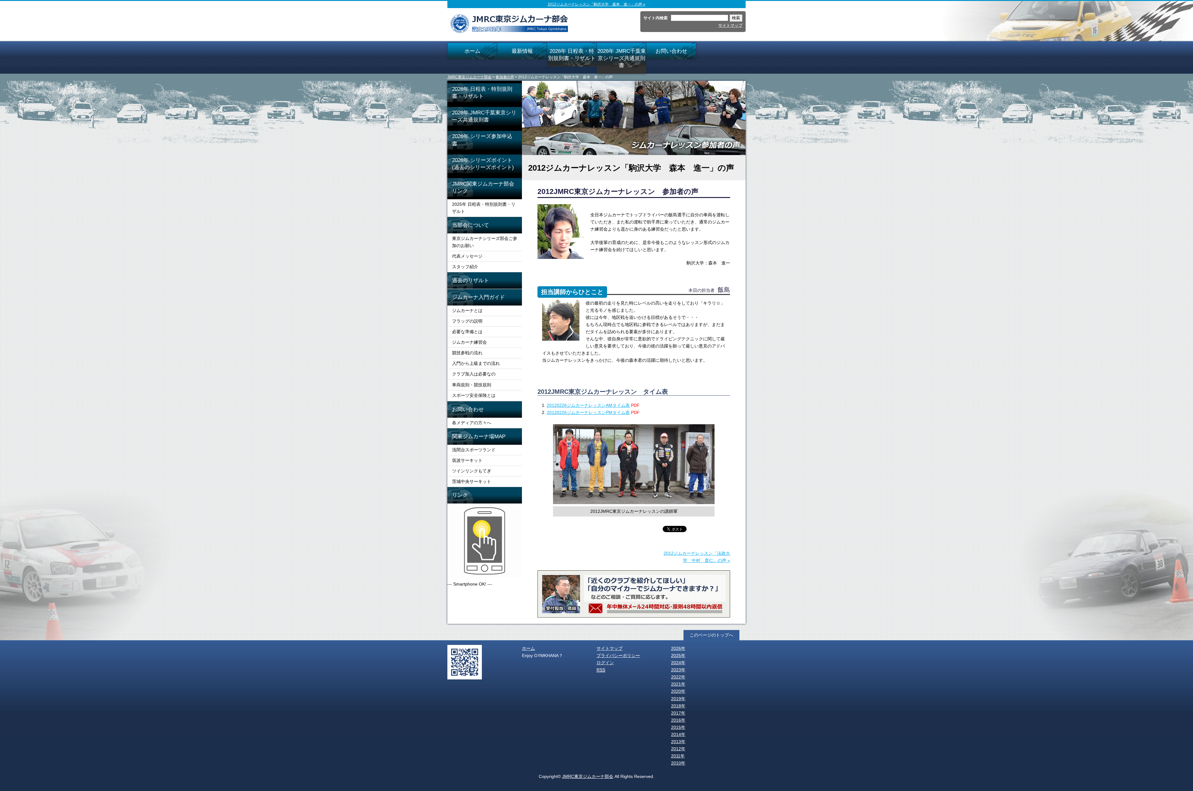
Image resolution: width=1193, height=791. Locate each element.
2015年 (678, 727)
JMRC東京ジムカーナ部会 (469, 77)
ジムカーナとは (467, 310)
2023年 (678, 669)
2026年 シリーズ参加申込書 (482, 139)
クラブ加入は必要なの (474, 373)
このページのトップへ (711, 634)
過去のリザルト (470, 280)
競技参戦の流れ (467, 352)
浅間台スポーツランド (474, 449)
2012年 (678, 748)
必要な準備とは (467, 331)
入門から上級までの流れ (476, 363)
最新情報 (522, 51)
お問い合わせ (671, 51)
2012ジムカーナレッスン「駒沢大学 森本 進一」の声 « (596, 4)
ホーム (472, 51)
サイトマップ (730, 25)
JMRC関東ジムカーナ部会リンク (483, 187)
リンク (460, 495)
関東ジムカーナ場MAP (478, 436)
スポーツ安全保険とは (474, 395)
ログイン (605, 662)
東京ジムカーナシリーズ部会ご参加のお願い (484, 242)
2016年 (678, 720)
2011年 (678, 755)
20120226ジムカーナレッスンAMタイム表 (588, 405)
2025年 (678, 655)
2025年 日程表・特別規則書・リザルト (483, 208)
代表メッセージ (467, 256)
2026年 (678, 648)
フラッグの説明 (467, 321)
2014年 (678, 734)
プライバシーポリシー (618, 655)
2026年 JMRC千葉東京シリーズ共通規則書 (621, 58)
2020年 (678, 691)
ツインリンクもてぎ (471, 470)
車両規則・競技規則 (471, 384)
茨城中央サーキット (471, 481)
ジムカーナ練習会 (469, 342)
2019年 (678, 698)
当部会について (470, 225)
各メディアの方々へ (471, 422)
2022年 (678, 676)
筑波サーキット (467, 460)
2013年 (678, 741)
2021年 (678, 684)
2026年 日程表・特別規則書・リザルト (572, 54)
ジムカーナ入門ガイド (478, 297)
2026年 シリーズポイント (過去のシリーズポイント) (487, 163)
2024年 (678, 662)
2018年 (678, 705)
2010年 (678, 763)
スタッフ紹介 (465, 266)
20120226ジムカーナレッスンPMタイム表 (588, 412)
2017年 (678, 713)
